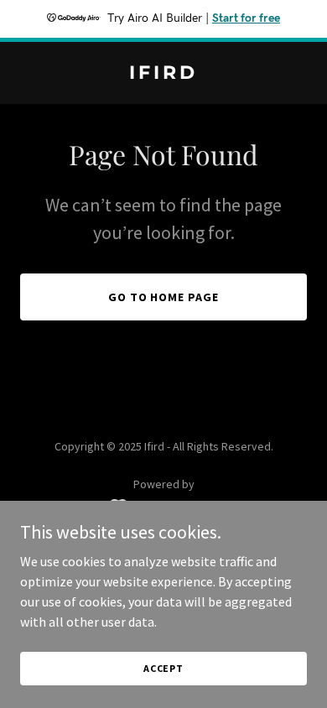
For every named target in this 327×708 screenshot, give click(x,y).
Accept (163, 668)
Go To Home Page (164, 297)
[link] (163, 73)
